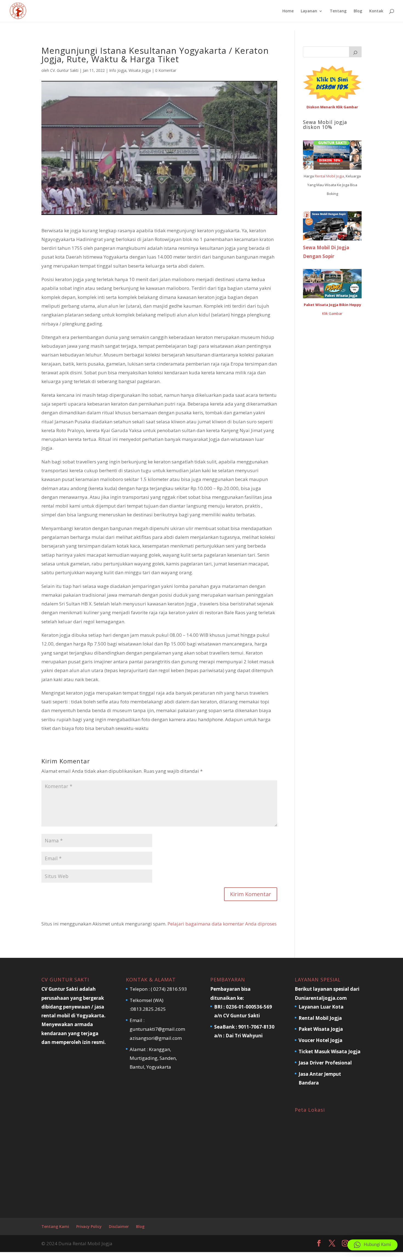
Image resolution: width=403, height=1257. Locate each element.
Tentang (338, 11)
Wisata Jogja (140, 70)
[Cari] (355, 51)
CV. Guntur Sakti (64, 70)
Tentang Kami (55, 1226)
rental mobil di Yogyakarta (72, 1015)
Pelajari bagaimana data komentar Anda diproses (222, 924)
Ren (318, 176)
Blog (358, 11)
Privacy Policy (89, 1226)
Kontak (376, 11)
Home (288, 11)
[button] (372, 1244)
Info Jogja (117, 70)
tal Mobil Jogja (332, 176)
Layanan (309, 11)
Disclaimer (119, 1226)
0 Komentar (165, 70)
